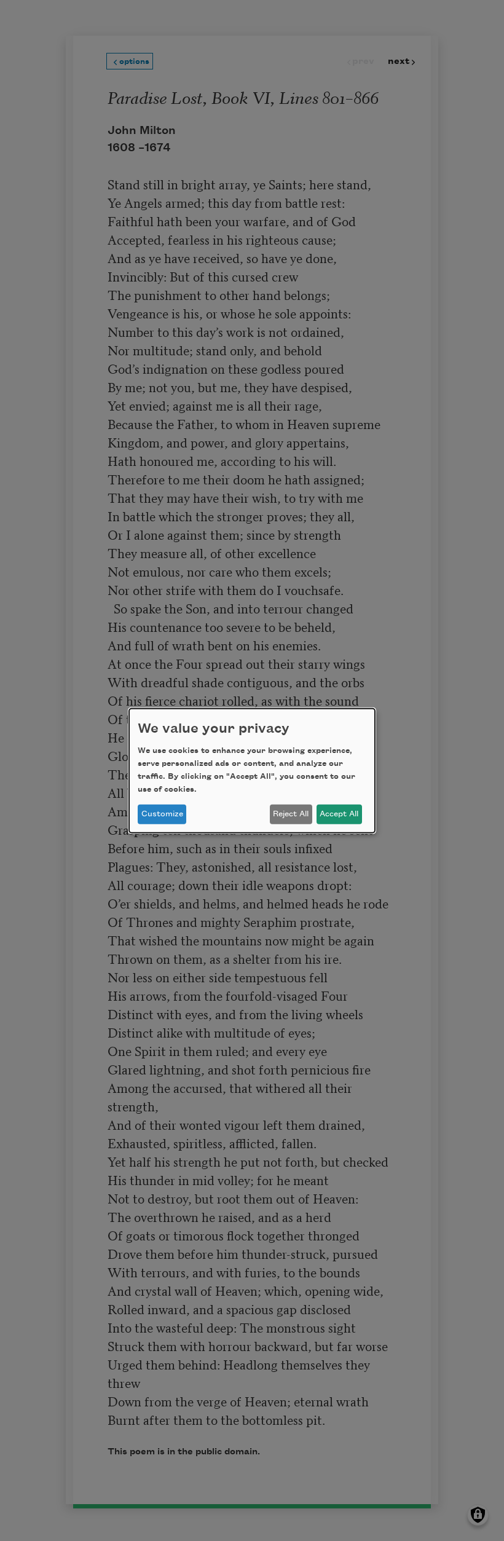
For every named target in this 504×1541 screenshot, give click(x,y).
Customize (162, 814)
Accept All (339, 814)
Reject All (291, 814)
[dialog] (252, 770)
